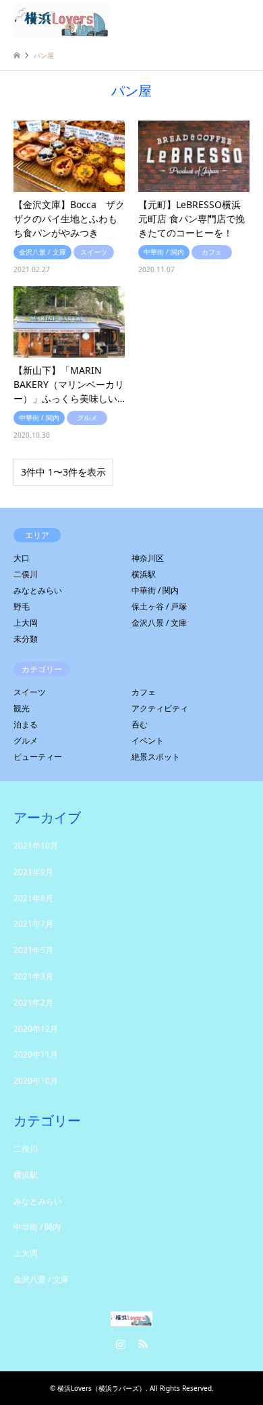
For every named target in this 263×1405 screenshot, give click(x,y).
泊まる (25, 724)
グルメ (25, 740)
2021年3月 (33, 976)
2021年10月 (35, 845)
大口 (21, 558)
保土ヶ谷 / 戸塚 (159, 606)
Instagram (120, 1343)
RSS (143, 1343)
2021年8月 (33, 898)
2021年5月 (33, 950)
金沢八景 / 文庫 (159, 622)
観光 (21, 708)
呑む (140, 724)
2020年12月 (35, 1029)
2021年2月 (33, 1002)
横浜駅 (144, 574)
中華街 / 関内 (155, 590)
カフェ (144, 692)
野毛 (21, 606)
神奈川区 (148, 558)
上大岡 (25, 622)
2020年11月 (35, 1054)
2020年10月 (35, 1080)
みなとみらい (37, 590)
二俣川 (25, 574)
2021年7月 (33, 923)
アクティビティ (160, 708)
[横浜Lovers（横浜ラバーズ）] (61, 20)
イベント (148, 740)
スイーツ (29, 692)
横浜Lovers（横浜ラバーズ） (101, 1388)
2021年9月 (33, 872)
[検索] (212, 20)
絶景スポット (156, 756)
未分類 (25, 639)
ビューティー (37, 756)
